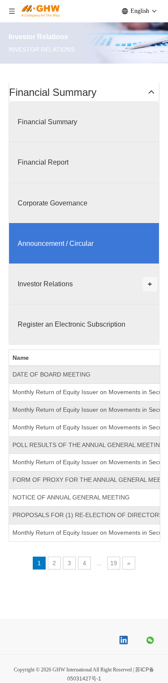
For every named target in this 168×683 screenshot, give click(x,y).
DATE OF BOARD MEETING (51, 374)
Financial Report (43, 162)
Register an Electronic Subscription (71, 324)
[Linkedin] (124, 641)
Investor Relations (85, 284)
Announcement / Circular (55, 243)
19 (113, 563)
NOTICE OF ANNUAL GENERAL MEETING (71, 497)
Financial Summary (47, 122)
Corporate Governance (52, 203)
